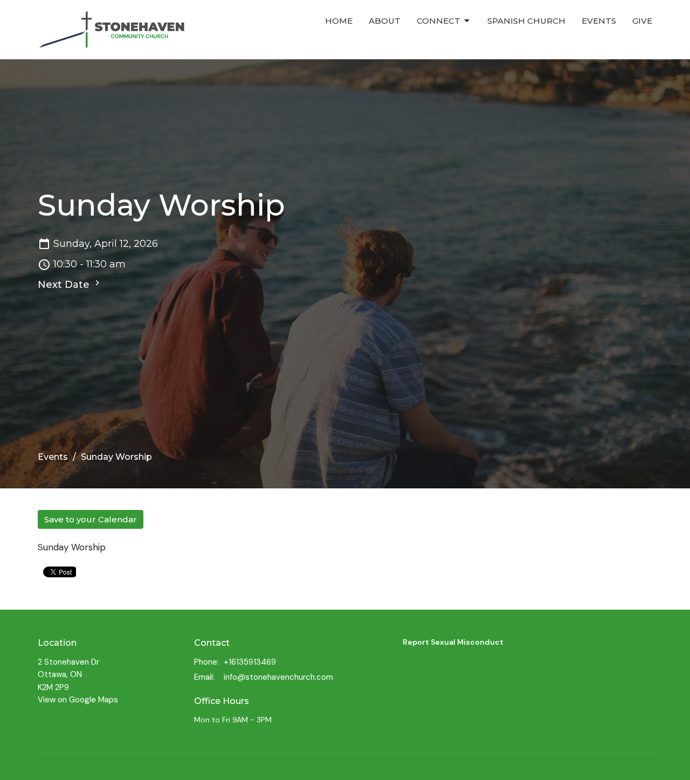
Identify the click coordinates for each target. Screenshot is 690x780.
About (385, 21)
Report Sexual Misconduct (453, 642)
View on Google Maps (78, 699)
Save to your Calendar (90, 519)
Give (642, 21)
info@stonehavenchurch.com (278, 677)
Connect (438, 21)
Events (599, 21)
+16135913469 (250, 662)
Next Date (65, 285)
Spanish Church (526, 21)
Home (339, 21)
